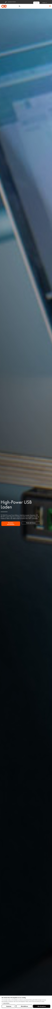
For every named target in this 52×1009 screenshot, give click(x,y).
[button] (19, 6)
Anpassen (8, 1006)
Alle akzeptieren (42, 1006)
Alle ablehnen (24, 1006)
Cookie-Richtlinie (6, 1003)
